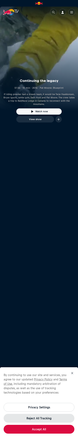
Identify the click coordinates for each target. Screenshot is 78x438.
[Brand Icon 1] (39, 3)
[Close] (72, 373)
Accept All (39, 429)
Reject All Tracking (39, 418)
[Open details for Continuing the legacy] (39, 68)
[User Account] (62, 12)
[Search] (53, 12)
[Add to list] (59, 119)
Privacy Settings (39, 407)
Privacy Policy (43, 379)
